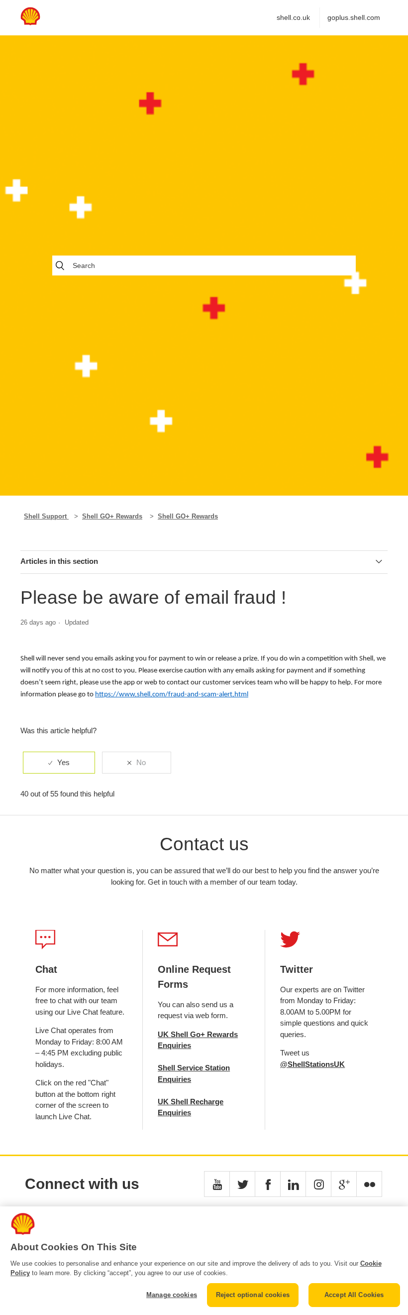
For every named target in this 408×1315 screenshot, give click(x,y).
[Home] (30, 22)
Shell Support (46, 516)
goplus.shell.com (353, 17)
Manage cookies (171, 1295)
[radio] (59, 763)
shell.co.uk (293, 17)
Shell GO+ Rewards (112, 516)
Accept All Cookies (354, 1295)
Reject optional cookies (253, 1295)
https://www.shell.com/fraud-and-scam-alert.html (171, 694)
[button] (217, 1184)
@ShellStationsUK (312, 1064)
